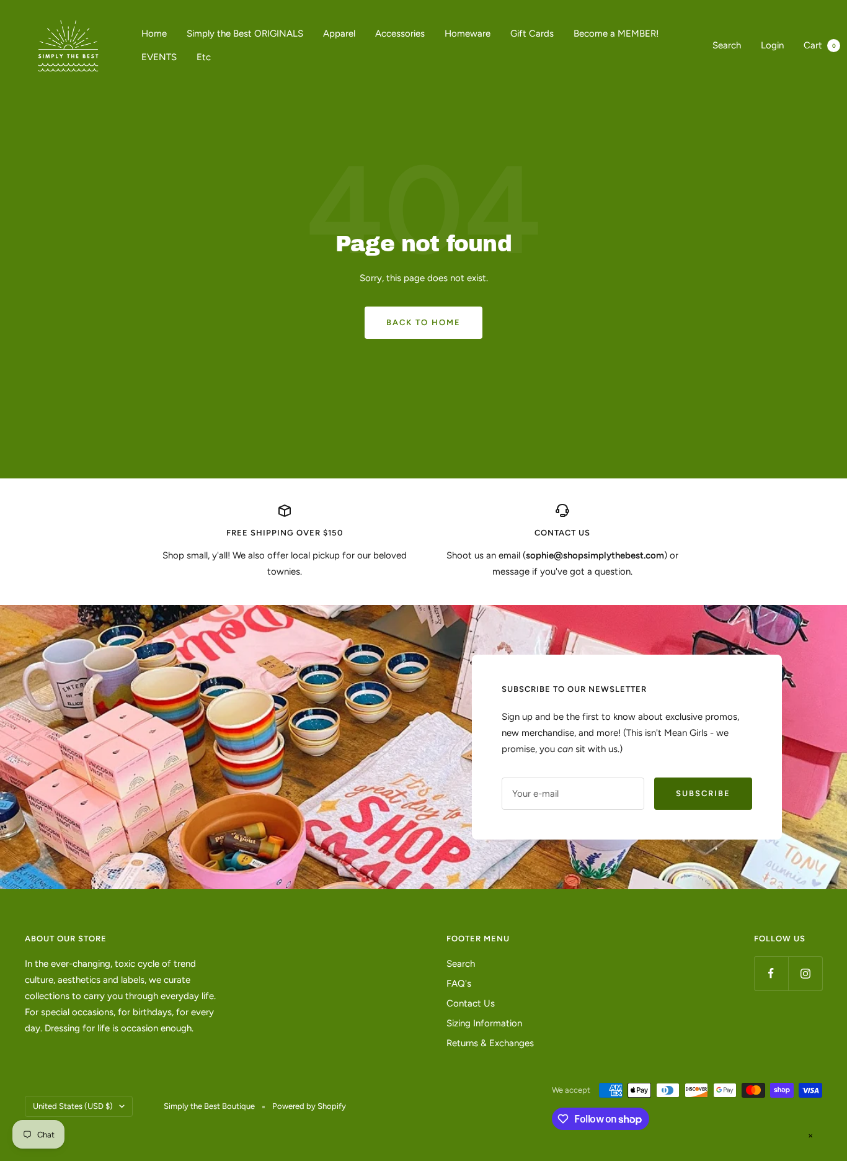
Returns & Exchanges (490, 1043)
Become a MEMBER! (616, 33)
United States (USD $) (73, 1106)
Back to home (423, 322)
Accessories (400, 33)
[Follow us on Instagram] (805, 973)
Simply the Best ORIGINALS (245, 33)
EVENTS (159, 57)
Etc (204, 57)
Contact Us (470, 1003)
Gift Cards (532, 33)
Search (726, 45)
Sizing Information (484, 1023)
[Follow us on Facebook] (771, 973)
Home (154, 33)
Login (772, 45)
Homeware (467, 33)
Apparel (339, 33)
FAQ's (458, 983)
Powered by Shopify (309, 1106)
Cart (820, 45)
